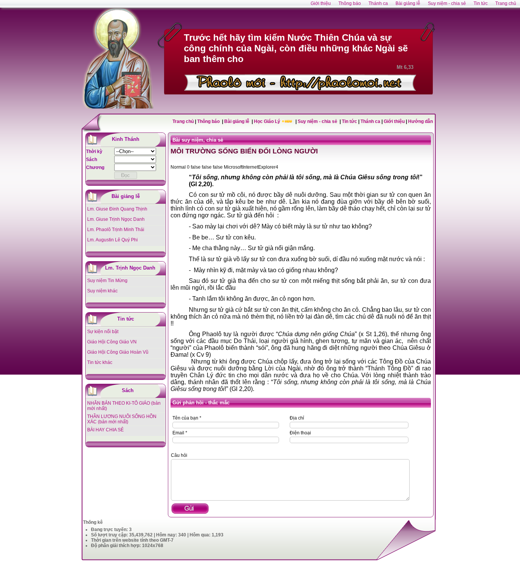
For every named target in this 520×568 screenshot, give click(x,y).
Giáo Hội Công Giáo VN (112, 342)
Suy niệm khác (102, 291)
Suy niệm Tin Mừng (107, 280)
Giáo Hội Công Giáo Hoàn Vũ (117, 352)
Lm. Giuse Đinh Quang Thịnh (117, 209)
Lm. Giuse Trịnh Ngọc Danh (116, 219)
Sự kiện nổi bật (102, 331)
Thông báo (209, 121)
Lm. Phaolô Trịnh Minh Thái (115, 229)
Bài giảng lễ (237, 121)
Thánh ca (370, 121)
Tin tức (350, 121)
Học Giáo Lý (267, 121)
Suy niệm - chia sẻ (318, 121)
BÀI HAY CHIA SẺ (105, 429)
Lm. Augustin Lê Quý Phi (112, 240)
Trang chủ (183, 121)
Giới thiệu (394, 121)
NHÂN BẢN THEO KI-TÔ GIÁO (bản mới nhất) (124, 405)
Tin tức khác (99, 362)
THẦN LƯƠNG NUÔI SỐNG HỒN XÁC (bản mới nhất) (121, 419)
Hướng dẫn (420, 121)
